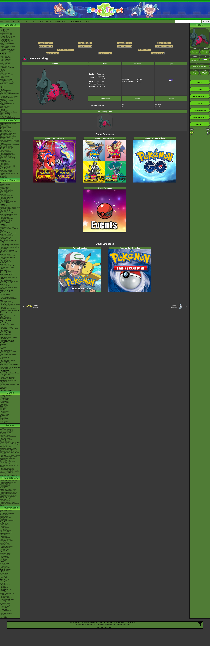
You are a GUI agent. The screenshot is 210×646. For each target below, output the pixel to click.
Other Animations (5, 167)
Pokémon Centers (5, 92)
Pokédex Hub (43, 21)
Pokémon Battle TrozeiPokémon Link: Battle (9, 248)
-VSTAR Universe (5, 610)
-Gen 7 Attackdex (5, 63)
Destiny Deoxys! (5, 441)
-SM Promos (4, 575)
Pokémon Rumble (5, 301)
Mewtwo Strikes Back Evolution (9, 471)
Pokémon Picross (5, 260)
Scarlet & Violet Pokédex (57, 21)
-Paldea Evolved (5, 555)
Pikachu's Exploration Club (8, 493)
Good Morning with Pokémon (8, 166)
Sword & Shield (4, 206)
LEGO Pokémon (5, 105)
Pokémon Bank (4, 246)
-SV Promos (3, 572)
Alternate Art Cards (6, 517)
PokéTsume (3, 177)
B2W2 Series (4, 418)
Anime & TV (10, 120)
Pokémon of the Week (6, 83)
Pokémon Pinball (5, 363)
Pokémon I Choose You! (7, 468)
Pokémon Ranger (5, 336)
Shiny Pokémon (4, 150)
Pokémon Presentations (7, 103)
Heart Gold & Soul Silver (7, 297)
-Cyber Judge (4, 609)
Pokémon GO (4, 194)
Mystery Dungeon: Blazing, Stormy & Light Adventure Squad (10, 303)
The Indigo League (5, 127)
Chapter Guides (4, 401)
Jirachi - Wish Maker (6, 439)
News (2, 27)
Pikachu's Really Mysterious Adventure (8, 498)
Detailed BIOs (4, 400)
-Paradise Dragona (5, 600)
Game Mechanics (5, 80)
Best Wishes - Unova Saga (8, 136)
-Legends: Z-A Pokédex (7, 50)
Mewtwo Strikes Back (6, 431)
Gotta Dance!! (4, 488)
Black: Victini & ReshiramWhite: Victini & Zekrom (9, 453)
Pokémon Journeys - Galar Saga (9, 140)
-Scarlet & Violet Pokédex (7, 49)
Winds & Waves (5, 184)
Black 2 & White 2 (5, 271)
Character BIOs (4, 398)
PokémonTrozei (4, 338)
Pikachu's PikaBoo (5, 485)
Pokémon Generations (6, 153)
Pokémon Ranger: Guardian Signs (8, 299)
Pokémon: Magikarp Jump (8, 233)
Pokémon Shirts (5, 106)
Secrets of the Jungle (6, 472)
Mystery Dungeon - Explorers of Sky (9, 310)
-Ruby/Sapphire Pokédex (7, 35)
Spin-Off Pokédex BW (6, 76)
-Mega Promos (4, 570)
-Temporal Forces (5, 547)
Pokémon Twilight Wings (7, 154)
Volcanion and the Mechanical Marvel (9, 466)
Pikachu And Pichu (5, 483)
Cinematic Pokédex (6, 79)
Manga (10, 393)
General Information (6, 395)
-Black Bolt (3, 535)
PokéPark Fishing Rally (7, 341)
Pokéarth (87, 21)
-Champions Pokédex (6, 52)
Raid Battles (3, 519)
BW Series (3, 417)
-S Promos (3, 616)
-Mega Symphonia (5, 589)
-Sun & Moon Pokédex (6, 40)
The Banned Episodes (6, 149)
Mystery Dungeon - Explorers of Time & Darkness (9, 316)
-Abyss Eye (3, 580)
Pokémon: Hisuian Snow (7, 157)
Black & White (4, 270)
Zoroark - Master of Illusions (8, 451)
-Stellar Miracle (4, 602)
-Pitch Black (3, 526)
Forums (19, 21)
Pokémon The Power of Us (8, 469)
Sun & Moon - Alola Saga (7, 139)
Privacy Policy (112, 622)
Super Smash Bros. (6, 368)
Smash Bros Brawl (5, 320)
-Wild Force (3, 607)
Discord (33, 21)
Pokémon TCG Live (6, 223)
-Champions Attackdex (7, 67)
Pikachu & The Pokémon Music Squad (9, 504)
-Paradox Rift (4, 550)
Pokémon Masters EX (6, 197)
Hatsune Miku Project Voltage (9, 96)
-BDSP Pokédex (5, 45)
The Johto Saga (5, 130)
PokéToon (3, 160)
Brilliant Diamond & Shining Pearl (10, 207)
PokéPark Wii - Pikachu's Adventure (7, 306)
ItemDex (2, 69)
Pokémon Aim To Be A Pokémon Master (10, 142)
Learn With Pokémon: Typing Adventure (8, 288)
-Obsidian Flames (5, 553)
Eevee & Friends (5, 501)
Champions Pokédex (75, 21)
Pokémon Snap (4, 361)
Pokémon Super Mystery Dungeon (7, 258)
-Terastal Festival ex (6, 597)
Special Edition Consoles (7, 377)
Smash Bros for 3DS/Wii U (8, 266)
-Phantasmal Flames (6, 532)
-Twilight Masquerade (6, 546)
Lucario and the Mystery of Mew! (10, 442)
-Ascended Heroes (5, 530)
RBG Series (3, 404)
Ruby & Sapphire (5, 323)
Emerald (2, 326)
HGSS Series (4, 415)
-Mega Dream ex (5, 585)
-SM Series (3, 559)
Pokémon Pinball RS (6, 334)
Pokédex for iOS (5, 291)
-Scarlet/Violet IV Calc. (7, 82)
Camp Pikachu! (4, 486)
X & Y (2, 243)
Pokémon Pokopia (5, 191)
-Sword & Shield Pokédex (7, 43)
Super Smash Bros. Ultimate (8, 240)
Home (13, 21)
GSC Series (3, 407)
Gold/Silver (3, 347)
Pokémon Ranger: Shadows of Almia (9, 313)
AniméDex (3, 124)
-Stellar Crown (4, 543)
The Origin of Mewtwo (6, 429)
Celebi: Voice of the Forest (8, 436)
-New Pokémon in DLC (7, 116)
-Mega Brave (4, 587)
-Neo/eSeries (4, 566)
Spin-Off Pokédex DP (6, 75)
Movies (10, 425)
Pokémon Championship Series (9, 93)
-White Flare (3, 536)
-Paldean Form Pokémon (7, 117)
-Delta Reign (4, 523)
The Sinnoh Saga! (5, 134)
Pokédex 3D (3, 284)
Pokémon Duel (4, 264)
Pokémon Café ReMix (6, 196)
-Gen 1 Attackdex (5, 55)
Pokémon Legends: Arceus (8, 208)
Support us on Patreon (105, 627)
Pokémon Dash (4, 330)
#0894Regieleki (36, 306)
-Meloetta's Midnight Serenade (9, 456)
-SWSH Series (4, 557)
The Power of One (5, 432)
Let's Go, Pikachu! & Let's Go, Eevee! (9, 229)
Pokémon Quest (5, 238)
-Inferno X (3, 586)
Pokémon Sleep (4, 200)
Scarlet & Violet (4, 187)
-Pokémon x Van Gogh (6, 100)
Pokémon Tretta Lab (6, 274)
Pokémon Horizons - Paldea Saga (10, 144)
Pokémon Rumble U (6, 276)
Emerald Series (4, 411)
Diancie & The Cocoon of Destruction (7, 461)
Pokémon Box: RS (5, 333)
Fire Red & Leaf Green (7, 324)
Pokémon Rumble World (7, 256)
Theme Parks (4, 107)
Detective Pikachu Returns (8, 201)
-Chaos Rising (4, 527)
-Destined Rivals (5, 537)
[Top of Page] (200, 624)
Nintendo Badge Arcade (7, 267)
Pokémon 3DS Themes (7, 378)
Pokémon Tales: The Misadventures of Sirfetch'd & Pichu (9, 173)
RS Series (3, 408)
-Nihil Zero (3, 583)
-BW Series (3, 562)
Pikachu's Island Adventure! (8, 492)
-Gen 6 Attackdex (5, 62)
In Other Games (5, 374)
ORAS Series (4, 421)
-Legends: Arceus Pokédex (8, 46)
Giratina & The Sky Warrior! (8, 448)
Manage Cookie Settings (126, 622)
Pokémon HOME (5, 210)
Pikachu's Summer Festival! (8, 489)
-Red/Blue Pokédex (6, 32)
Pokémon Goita (4, 387)
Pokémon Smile (4, 217)
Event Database (5, 113)
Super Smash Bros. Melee (8, 354)
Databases (10, 25)
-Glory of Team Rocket (7, 593)
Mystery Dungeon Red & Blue (9, 337)
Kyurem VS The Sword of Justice (10, 455)
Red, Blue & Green (5, 357)
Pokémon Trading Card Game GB (10, 367)
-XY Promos (3, 576)
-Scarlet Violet (4, 556)
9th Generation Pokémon (7, 115)
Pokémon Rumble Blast (7, 283)
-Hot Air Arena (4, 595)
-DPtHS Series (4, 563)
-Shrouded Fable (5, 545)
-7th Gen (2, 89)
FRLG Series (4, 410)
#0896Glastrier (174, 306)
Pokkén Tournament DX (7, 236)
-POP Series (3, 577)
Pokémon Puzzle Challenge (8, 351)
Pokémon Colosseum (6, 327)
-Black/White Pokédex (6, 37)
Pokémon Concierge (6, 170)
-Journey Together (5, 539)
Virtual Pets (3, 381)
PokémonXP (3, 95)
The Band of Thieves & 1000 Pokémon (8, 252)
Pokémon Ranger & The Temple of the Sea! (9, 444)
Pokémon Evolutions (6, 156)
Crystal (2, 348)
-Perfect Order (4, 529)
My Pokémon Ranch (6, 318)
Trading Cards (10, 508)
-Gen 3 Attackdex (5, 57)
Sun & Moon (3, 226)
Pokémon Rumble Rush (7, 234)
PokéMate (3, 344)
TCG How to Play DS (6, 290)
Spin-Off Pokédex (5, 73)
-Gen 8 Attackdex (5, 65)
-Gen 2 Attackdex (5, 56)
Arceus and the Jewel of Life (8, 449)
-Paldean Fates (4, 549)
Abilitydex (3, 72)
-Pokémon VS (4, 612)
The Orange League (6, 129)
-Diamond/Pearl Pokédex (7, 36)
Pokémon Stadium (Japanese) (9, 364)
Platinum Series (4, 414)
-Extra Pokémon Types (7, 513)
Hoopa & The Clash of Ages (8, 464)
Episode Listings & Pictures (8, 123)
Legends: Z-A (4, 188)
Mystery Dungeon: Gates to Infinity (8, 278)
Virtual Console (4, 376)
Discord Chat (4, 110)
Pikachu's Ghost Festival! (7, 491)
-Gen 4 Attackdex (5, 59)
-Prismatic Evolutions (6, 540)
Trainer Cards (4, 515)
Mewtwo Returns (5, 435)
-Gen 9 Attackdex (5, 66)
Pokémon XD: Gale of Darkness (9, 328)
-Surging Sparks (5, 542)
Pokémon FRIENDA (6, 390)
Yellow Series (4, 405)
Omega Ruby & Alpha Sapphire (9, 244)
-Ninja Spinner (4, 582)
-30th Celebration (5, 525)
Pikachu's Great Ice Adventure (9, 495)
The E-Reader (4, 343)
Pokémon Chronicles (6, 146)
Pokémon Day (4, 102)
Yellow (2, 358)
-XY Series (3, 560)
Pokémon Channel (5, 331)
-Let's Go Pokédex (5, 42)
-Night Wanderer (5, 603)
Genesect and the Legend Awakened (7, 458)
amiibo (2, 383)
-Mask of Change (5, 605)
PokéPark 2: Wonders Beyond (9, 281)
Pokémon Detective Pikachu (8, 475)
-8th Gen (2, 87)
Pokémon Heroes (5, 438)
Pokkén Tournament (6, 263)
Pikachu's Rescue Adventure (8, 482)
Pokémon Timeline (5, 90)
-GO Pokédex (4, 47)
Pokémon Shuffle (5, 254)
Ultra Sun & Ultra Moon (7, 227)
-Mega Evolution (5, 533)
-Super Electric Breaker (7, 599)
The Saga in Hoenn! (6, 131)
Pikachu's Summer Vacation (8, 480)
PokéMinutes (4, 163)
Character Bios (4, 126)
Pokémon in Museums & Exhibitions (7, 98)
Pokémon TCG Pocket (7, 203)
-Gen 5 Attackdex (5, 60)
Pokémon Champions (6, 190)
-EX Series (3, 565)
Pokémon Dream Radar (7, 273)
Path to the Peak (5, 162)
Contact (26, 21)
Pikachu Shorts (10, 478)
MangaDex (3, 397)
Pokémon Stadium (5, 366)
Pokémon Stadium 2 (6, 350)
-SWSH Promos (5, 573)
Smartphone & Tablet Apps (8, 380)
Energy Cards (4, 516)
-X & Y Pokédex (5, 39)
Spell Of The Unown (6, 434)
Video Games (10, 180)
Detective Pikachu (5, 237)
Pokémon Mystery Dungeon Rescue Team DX (8, 215)
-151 (1, 552)
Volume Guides (4, 402)
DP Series (3, 412)
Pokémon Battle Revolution (8, 308)
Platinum (2, 296)
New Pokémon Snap (6, 220)
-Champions (3, 85)
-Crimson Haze (4, 606)
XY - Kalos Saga (5, 137)
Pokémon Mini (4, 353)
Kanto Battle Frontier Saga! (8, 133)
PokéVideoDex (4, 164)
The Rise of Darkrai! (6, 446)
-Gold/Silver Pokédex (6, 33)
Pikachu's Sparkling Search (8, 496)
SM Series (3, 422)
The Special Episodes (6, 147)
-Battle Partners (4, 596)
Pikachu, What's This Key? (8, 502)
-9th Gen (2, 86)
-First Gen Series (5, 567)
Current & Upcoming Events (8, 112)
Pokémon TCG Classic (7, 520)
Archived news (4, 29)
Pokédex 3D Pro (5, 286)
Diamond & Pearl (5, 294)
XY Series (3, 420)
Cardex (2, 77)
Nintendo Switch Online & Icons (9, 384)
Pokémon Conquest (6, 280)
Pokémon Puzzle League (7, 360)
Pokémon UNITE (5, 198)
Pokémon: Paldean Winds (7, 159)
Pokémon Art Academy (7, 250)
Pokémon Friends (5, 193)
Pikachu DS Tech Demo (7, 340)
